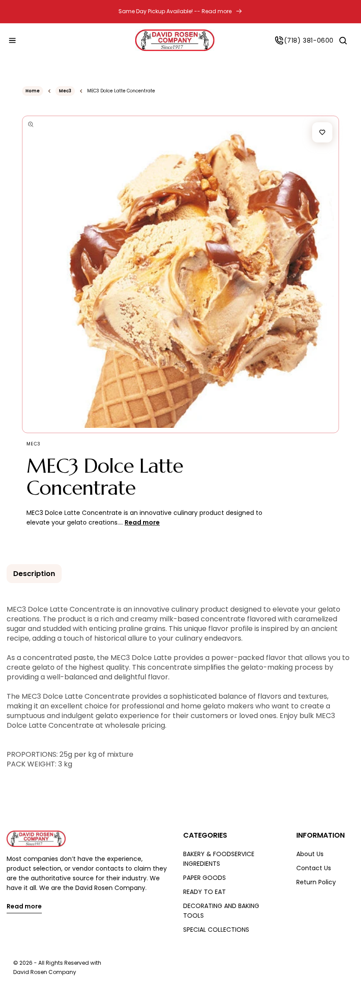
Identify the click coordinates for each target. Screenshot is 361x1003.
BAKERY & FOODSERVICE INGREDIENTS (218, 859)
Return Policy (316, 882)
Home (33, 91)
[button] (12, 40)
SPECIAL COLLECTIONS (216, 929)
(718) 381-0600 (309, 40)
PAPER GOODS (204, 877)
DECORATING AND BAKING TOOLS (221, 910)
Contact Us (313, 868)
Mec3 (65, 91)
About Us (310, 854)
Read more (24, 907)
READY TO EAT (204, 891)
